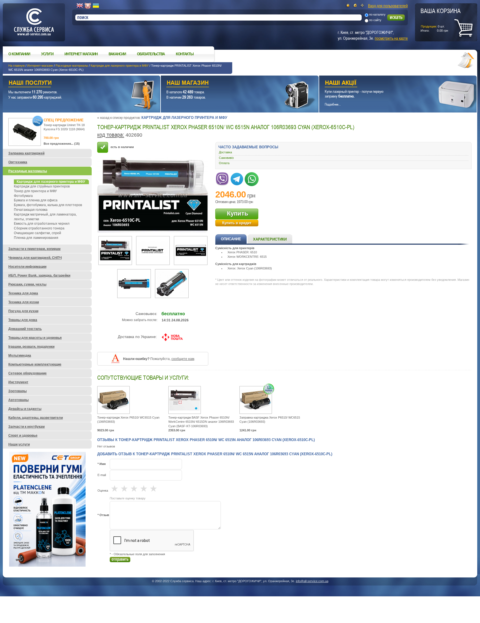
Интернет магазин (81, 54)
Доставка (225, 152)
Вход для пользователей (388, 5)
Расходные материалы (72, 65)
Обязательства (151, 54)
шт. (441, 19)
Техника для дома (23, 293)
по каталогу (377, 14)
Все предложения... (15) (62, 143)
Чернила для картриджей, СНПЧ (35, 258)
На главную (16, 65)
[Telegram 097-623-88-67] (237, 178)
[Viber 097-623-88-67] (222, 178)
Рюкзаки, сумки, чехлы (27, 284)
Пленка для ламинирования (36, 238)
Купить (237, 213)
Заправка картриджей (26, 153)
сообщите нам (182, 359)
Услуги (47, 54)
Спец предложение (64, 120)
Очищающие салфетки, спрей (37, 233)
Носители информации (27, 267)
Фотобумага (23, 196)
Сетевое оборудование (27, 373)
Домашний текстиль (25, 329)
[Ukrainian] (95, 5)
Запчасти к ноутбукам (26, 427)
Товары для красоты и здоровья (35, 338)
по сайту (375, 20)
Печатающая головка (31, 210)
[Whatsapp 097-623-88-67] (252, 178)
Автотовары (18, 400)
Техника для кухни (23, 302)
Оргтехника (17, 162)
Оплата (224, 163)
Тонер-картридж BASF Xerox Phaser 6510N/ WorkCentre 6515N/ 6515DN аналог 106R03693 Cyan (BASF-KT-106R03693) (201, 422)
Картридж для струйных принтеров (42, 186)
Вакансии (117, 54)
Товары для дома (22, 320)
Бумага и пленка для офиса (36, 200)
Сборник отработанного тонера (39, 228)
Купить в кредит (236, 223)
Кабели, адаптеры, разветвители (35, 418)
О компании (19, 54)
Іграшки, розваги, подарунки (31, 347)
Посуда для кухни (23, 311)
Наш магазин (229, 83)
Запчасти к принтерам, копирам (34, 249)
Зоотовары (17, 391)
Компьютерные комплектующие (34, 364)
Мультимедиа (19, 355)
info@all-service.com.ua (312, 581)
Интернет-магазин (40, 65)
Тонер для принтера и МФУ (35, 191)
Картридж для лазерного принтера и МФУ (120, 65)
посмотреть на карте (391, 38)
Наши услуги (74, 83)
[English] (79, 5)
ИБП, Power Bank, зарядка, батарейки (39, 275)
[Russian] (87, 5)
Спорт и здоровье (23, 435)
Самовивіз (226, 157)
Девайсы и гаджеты (24, 409)
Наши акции (390, 83)
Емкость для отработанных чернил (41, 224)
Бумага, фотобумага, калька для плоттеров (48, 205)
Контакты (185, 54)
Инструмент (18, 382)
